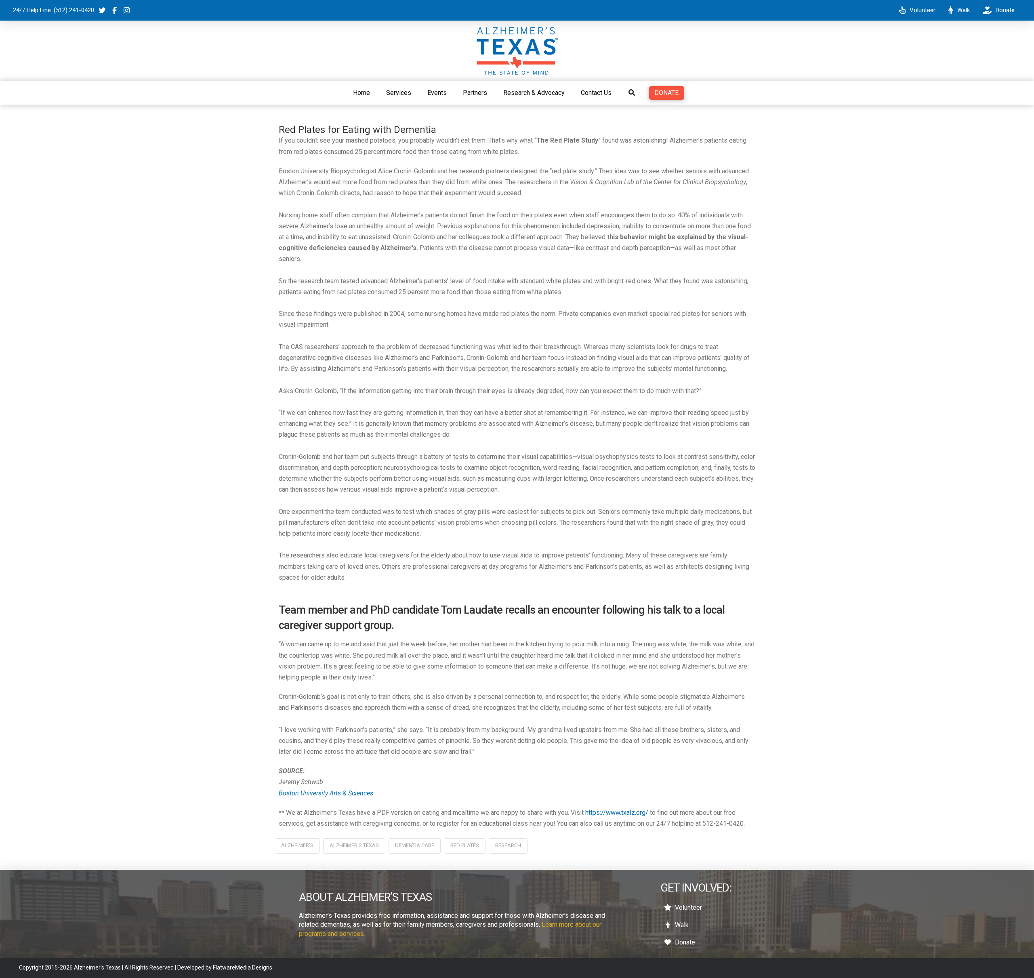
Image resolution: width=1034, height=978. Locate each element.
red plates (464, 845)
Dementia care (414, 845)
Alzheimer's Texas (354, 845)
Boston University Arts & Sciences (326, 793)
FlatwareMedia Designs (242, 967)
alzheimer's (297, 845)
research (508, 845)
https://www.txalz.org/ (616, 812)
